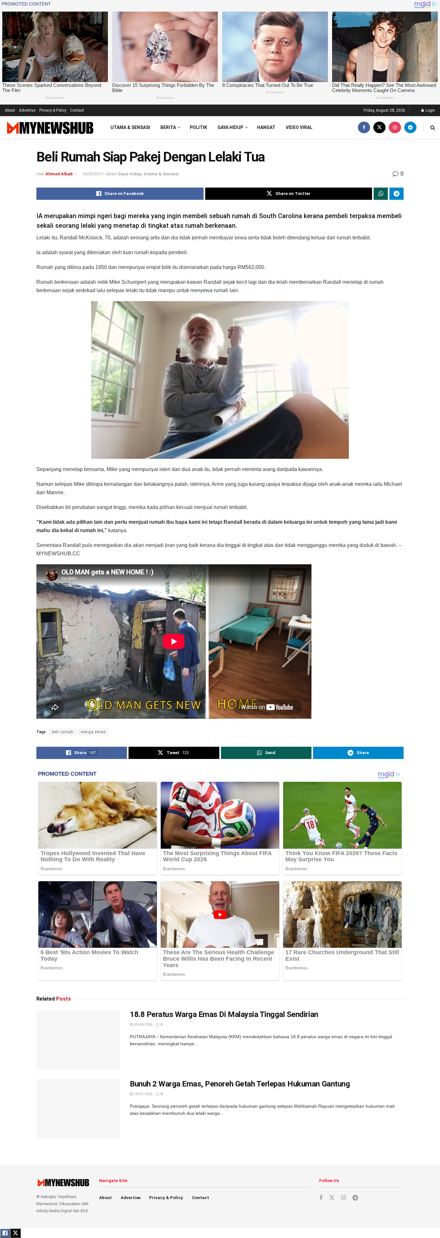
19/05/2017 (92, 173)
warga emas (93, 732)
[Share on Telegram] (396, 194)
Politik (198, 127)
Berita (168, 127)
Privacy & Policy (52, 110)
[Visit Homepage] (49, 127)
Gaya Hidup (230, 127)
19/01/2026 (142, 1094)
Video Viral (299, 127)
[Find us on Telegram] (410, 127)
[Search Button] (432, 127)
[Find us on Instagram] (395, 127)
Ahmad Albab (59, 173)
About (10, 110)
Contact (77, 110)
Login (430, 110)
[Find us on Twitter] (379, 127)
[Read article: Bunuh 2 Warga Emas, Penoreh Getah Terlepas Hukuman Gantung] (78, 1109)
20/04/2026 (142, 1024)
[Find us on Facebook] (364, 127)
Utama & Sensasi (130, 127)
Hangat (266, 127)
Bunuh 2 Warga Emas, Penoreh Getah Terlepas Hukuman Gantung (240, 1083)
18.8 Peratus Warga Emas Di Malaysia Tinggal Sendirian (224, 1014)
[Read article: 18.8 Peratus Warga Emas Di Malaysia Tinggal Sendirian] (78, 1039)
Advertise (27, 110)
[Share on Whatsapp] (381, 194)
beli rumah (62, 732)
